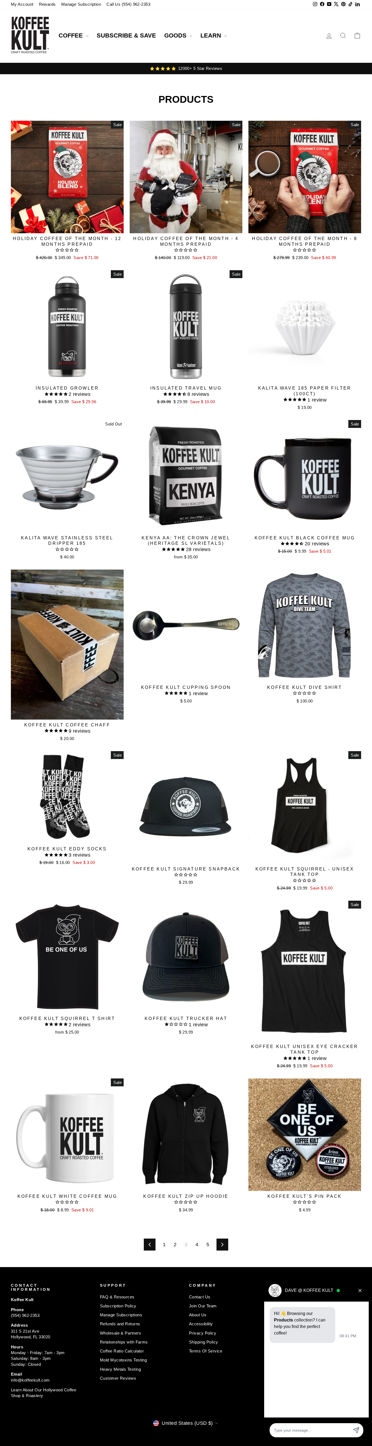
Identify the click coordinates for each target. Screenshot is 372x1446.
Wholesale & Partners (120, 1333)
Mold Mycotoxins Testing (123, 1360)
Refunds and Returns (120, 1323)
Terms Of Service (205, 1351)
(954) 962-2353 (25, 1315)
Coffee (71, 35)
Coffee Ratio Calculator (122, 1351)
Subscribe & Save (126, 35)
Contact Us (200, 1297)
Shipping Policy (203, 1342)
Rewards (47, 4)
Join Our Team (203, 1306)
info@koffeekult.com (30, 1380)
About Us (198, 1315)
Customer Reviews (118, 1378)
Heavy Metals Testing (120, 1369)
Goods (176, 35)
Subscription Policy (118, 1306)
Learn (211, 35)
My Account (22, 4)
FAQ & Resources (117, 1297)
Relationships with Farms (124, 1342)
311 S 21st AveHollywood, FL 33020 (30, 1334)
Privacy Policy (202, 1333)
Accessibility (201, 1323)
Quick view (67, 226)
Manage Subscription (81, 4)
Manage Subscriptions (121, 1315)
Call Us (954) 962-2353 (128, 4)
